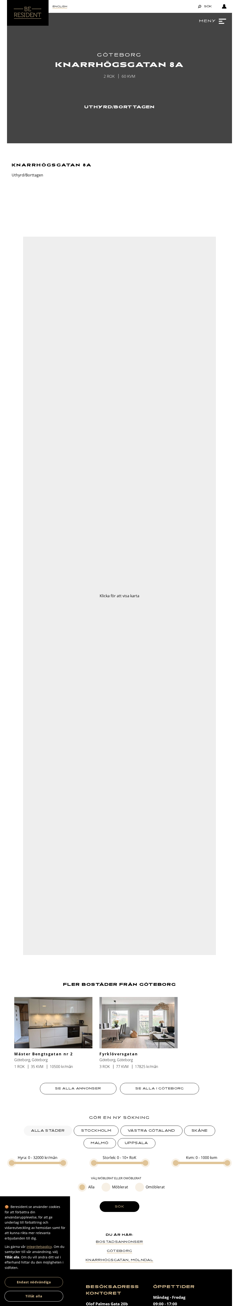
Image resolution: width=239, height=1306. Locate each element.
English (60, 6)
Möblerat (120, 1187)
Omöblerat (155, 1187)
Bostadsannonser (119, 1241)
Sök (119, 1206)
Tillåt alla (33, 1296)
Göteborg (119, 1251)
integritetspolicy (39, 1246)
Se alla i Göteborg (159, 1088)
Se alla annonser (78, 1088)
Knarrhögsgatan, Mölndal (119, 1260)
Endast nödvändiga (34, 1282)
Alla (91, 1187)
